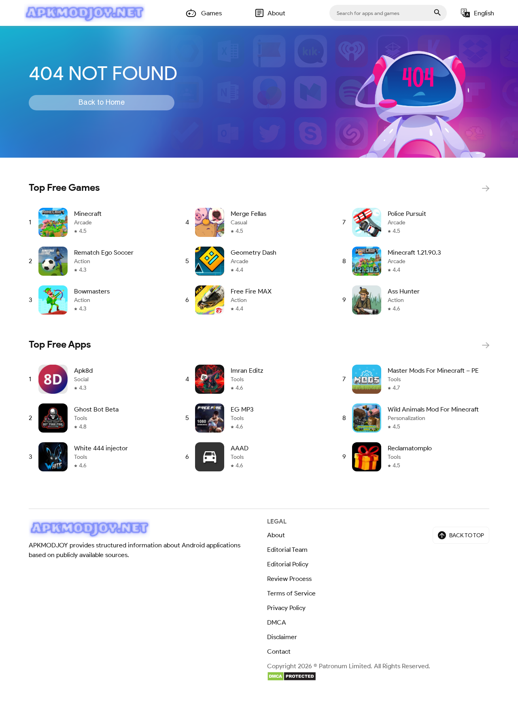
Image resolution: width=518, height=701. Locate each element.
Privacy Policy (286, 608)
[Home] (84, 13)
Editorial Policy (287, 564)
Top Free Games (64, 187)
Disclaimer (282, 637)
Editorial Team (287, 549)
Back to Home (102, 102)
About (276, 535)
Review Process (289, 579)
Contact (279, 651)
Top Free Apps (60, 344)
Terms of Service (291, 593)
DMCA (276, 622)
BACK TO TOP (466, 535)
